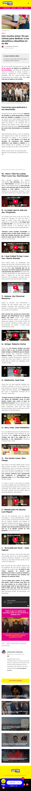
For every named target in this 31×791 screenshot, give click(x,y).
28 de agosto (6, 68)
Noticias (5, 710)
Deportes (5, 694)
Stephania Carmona (12, 46)
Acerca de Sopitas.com (20, 775)
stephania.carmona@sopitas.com (17, 654)
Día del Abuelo (22, 643)
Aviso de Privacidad (9, 775)
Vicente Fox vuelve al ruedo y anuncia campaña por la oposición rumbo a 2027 (15, 712)
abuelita (8, 643)
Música (3, 33)
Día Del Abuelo (7, 70)
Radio (26, 8)
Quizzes (13, 8)
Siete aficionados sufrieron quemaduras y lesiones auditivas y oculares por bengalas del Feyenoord (15, 759)
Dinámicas (20, 8)
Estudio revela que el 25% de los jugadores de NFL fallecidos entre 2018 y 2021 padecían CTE (15, 696)
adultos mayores (14, 643)
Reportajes (6, 8)
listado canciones (6, 645)
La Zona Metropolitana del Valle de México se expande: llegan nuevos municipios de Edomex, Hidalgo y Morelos (15, 727)
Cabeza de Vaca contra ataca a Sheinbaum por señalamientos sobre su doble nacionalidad (15, 744)
